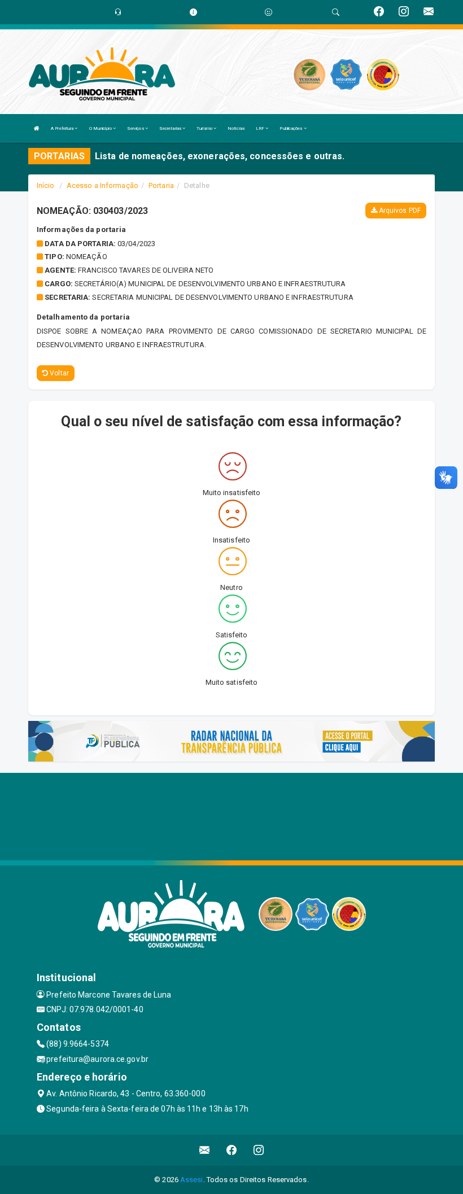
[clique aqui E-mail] (205, 1150)
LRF (260, 128)
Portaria (161, 185)
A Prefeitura (63, 128)
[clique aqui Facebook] (232, 1150)
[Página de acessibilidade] (268, 12)
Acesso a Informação (102, 185)
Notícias (236, 128)
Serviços (136, 128)
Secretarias (170, 128)
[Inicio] (36, 128)
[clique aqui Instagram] (259, 1150)
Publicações (291, 128)
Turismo (204, 128)
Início (46, 185)
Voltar (58, 373)
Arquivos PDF (399, 211)
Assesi (191, 1179)
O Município (101, 128)
